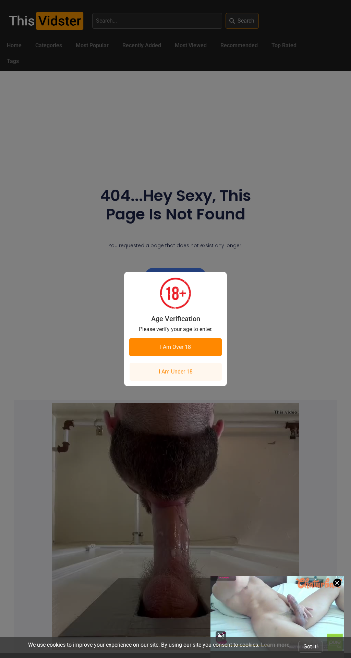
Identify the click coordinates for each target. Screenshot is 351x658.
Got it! (310, 646)
